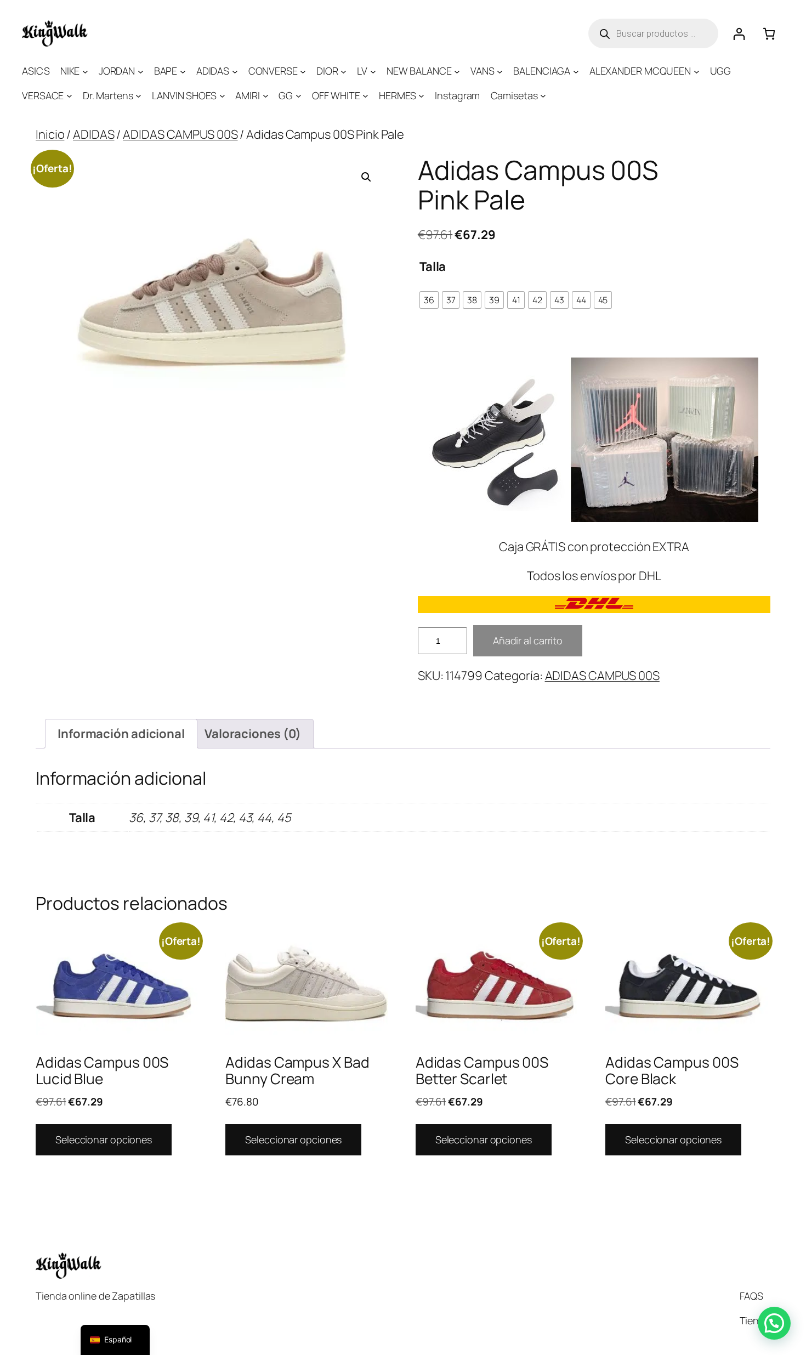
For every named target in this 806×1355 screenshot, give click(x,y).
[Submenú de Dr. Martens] (138, 96)
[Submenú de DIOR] (343, 71)
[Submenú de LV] (373, 71)
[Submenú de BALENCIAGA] (576, 71)
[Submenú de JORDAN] (141, 71)
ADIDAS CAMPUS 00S (180, 134)
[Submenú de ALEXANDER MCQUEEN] (697, 71)
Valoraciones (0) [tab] (253, 733)
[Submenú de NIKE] (85, 71)
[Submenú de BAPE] (183, 71)
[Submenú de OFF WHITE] (365, 96)
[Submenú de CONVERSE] (303, 71)
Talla (432, 266)
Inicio (50, 134)
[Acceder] (739, 34)
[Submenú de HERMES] (421, 96)
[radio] (429, 300)
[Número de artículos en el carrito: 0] (769, 34)
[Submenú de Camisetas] (543, 96)
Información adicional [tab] (121, 733)
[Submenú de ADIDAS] (235, 71)
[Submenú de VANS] (500, 71)
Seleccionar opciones (103, 1139)
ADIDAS (93, 134)
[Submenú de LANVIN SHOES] (222, 96)
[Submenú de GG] (299, 96)
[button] (366, 177)
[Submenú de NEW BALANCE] (457, 71)
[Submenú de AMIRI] (266, 96)
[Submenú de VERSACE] (69, 96)
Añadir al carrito (528, 640)
